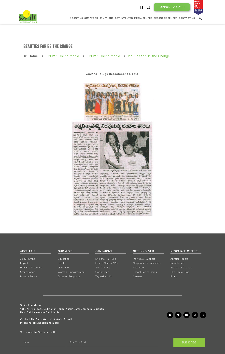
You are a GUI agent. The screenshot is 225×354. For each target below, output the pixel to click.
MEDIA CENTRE (143, 18)
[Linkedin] (203, 315)
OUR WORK (91, 18)
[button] (200, 18)
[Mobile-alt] (141, 7)
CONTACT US (187, 18)
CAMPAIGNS (106, 18)
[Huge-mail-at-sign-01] (148, 7)
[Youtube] (186, 315)
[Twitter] (178, 315)
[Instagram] (195, 315)
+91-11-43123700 (51, 319)
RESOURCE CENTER (165, 18)
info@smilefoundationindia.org (39, 323)
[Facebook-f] (170, 315)
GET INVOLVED (124, 18)
